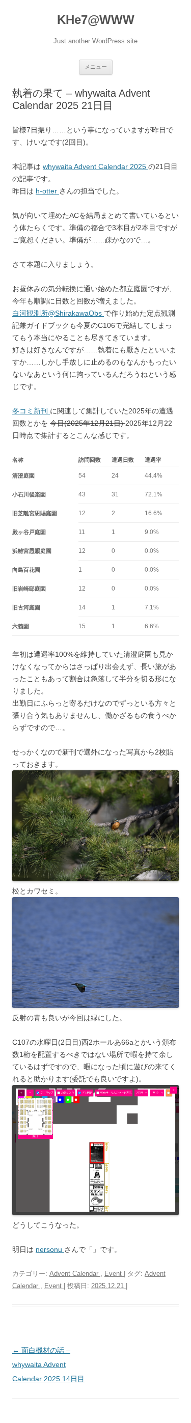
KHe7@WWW (95, 19)
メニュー (96, 67)
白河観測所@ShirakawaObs (58, 313)
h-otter (47, 191)
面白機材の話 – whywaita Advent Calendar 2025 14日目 (48, 1364)
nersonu (50, 1249)
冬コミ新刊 (31, 411)
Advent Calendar (74, 1273)
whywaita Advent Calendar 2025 (95, 166)
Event (114, 1273)
